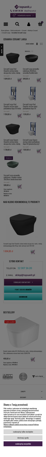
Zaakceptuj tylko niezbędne (23, 431)
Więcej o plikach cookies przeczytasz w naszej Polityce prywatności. (21, 425)
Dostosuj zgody (23, 437)
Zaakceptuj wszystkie (23, 443)
